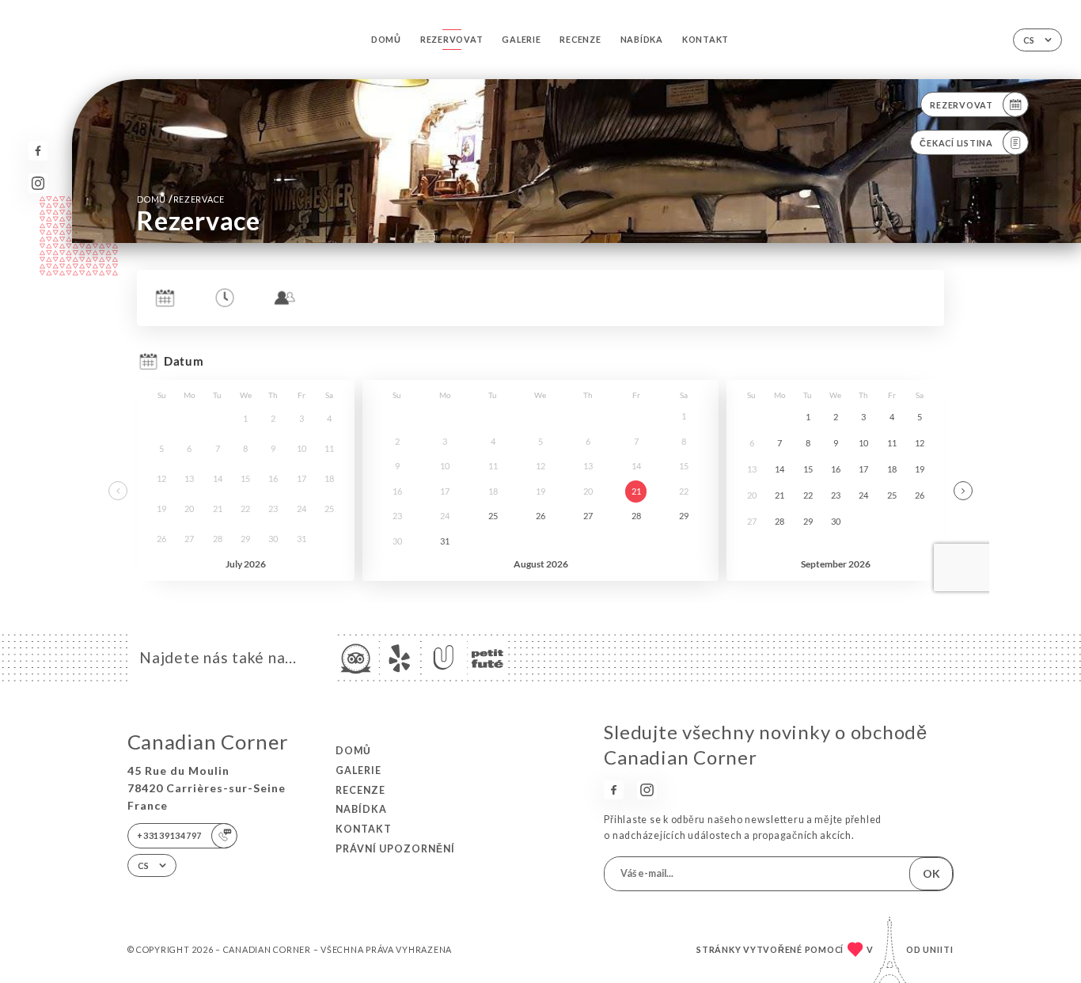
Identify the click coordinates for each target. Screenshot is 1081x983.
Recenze (580, 39)
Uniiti (938, 949)
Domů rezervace (181, 199)
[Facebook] (38, 151)
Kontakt (705, 39)
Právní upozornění (395, 849)
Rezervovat (451, 39)
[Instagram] (38, 183)
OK (931, 873)
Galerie (521, 39)
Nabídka (641, 39)
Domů (386, 39)
